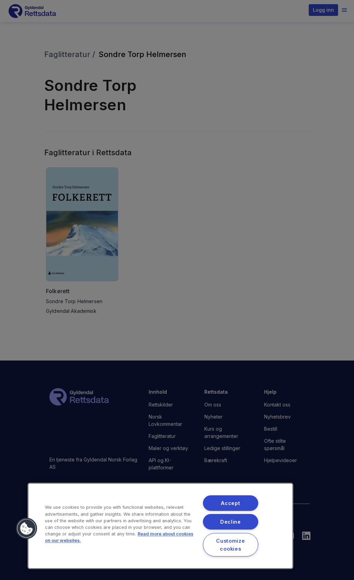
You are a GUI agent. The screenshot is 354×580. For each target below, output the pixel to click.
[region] (160, 526)
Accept (230, 503)
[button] (27, 528)
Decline (230, 522)
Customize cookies (230, 545)
